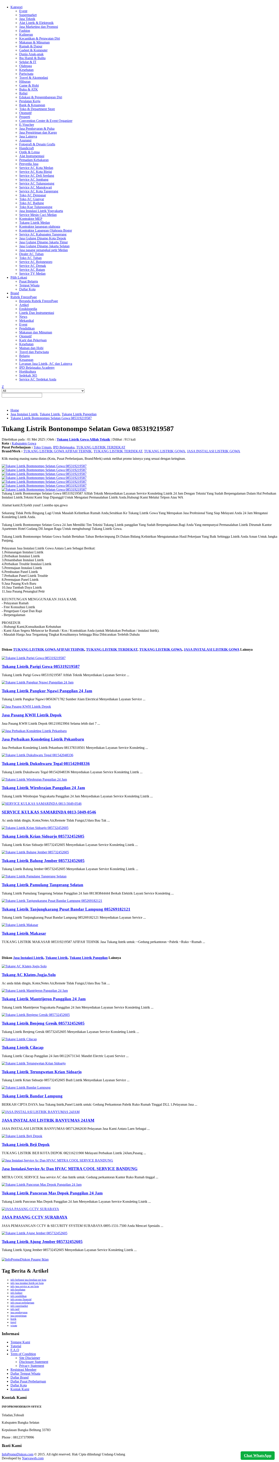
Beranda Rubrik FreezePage (38, 301)
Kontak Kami (19, 1389)
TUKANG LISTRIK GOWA (164, 451)
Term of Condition (23, 1354)
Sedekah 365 (28, 375)
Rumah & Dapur (30, 46)
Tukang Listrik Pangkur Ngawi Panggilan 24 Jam (47, 691)
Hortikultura (27, 371)
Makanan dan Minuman (35, 332)
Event (23, 11)
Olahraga (25, 66)
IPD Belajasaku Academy (37, 367)
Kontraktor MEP (30, 219)
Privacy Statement (31, 1366)
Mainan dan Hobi (31, 348)
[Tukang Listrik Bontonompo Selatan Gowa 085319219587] (44, 466)
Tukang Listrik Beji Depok (26, 1144)
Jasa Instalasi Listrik (24, 414)
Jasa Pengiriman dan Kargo (38, 132)
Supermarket (28, 15)
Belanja (24, 356)
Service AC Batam (32, 269)
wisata (13, 1325)
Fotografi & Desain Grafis (37, 144)
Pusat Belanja (28, 281)
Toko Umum (42, 447)
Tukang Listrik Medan (34, 222)
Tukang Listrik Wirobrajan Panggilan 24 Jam (43, 787)
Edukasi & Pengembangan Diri (40, 97)
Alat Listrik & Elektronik (36, 23)
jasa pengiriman (18, 1315)
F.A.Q (14, 1350)
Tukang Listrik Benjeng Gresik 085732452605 (43, 1023)
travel (13, 1322)
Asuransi (25, 140)
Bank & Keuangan (32, 105)
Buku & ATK (28, 89)
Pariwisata (26, 74)
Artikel (24, 305)
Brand (14, 293)
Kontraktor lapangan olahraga (39, 226)
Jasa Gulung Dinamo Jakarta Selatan (44, 246)
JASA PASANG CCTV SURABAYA (34, 1217)
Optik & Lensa (29, 152)
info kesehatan (17, 1289)
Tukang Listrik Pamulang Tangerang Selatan (42, 885)
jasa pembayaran (18, 1312)
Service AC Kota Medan (36, 168)
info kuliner (16, 1292)
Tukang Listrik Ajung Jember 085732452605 (42, 1241)
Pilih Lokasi (18, 277)
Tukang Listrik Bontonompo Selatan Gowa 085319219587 (51, 418)
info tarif (14, 1309)
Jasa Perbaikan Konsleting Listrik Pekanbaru (43, 739)
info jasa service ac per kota (24, 1286)
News (23, 316)
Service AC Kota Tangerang (38, 191)
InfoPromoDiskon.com (17, 1454)
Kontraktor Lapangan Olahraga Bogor (45, 230)
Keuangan (26, 360)
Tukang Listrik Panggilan (79, 414)
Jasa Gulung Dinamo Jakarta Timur (43, 242)
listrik (13, 1319)
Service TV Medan (32, 273)
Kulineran (26, 34)
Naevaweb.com (33, 1458)
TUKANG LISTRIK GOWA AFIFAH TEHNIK (57, 451)
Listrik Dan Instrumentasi (36, 313)
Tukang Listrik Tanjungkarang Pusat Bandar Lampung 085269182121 (66, 909)
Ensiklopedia (28, 309)
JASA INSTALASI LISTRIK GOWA (213, 451)
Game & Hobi (29, 85)
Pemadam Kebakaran (34, 160)
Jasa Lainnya (28, 136)
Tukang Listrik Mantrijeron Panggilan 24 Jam (44, 999)
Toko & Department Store (37, 109)
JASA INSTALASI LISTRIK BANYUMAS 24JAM (48, 1120)
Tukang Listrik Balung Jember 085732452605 (43, 860)
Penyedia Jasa (28, 164)
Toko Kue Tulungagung (35, 207)
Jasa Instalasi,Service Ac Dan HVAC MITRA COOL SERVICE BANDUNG (70, 1168)
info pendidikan (18, 1296)
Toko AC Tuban (30, 258)
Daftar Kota (27, 289)
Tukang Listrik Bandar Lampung (32, 1096)
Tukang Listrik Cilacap (23, 1047)
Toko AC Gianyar (31, 199)
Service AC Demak (32, 266)
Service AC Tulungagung (36, 183)
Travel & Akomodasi (33, 77)
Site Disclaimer (29, 1358)
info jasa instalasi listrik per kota (27, 1283)
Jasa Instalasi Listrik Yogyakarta (41, 211)
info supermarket (19, 1305)
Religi (23, 93)
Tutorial (15, 1346)
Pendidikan (27, 328)
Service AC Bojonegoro (35, 262)
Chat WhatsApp (257, 1455)
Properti (24, 117)
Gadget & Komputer (33, 50)
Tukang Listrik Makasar (24, 933)
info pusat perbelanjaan (22, 1302)
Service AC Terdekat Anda (37, 379)
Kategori (16, 7)
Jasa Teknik (27, 19)
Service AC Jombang (33, 179)
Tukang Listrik (50, 414)
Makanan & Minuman (34, 42)
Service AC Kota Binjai (35, 171)
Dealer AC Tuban (31, 254)
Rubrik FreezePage (23, 297)
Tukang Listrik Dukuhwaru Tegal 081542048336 (46, 763)
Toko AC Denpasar (32, 195)
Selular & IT (27, 62)
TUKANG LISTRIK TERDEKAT (100, 447)
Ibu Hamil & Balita (32, 58)
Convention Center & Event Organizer (45, 121)
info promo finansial (20, 1299)
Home (14, 410)
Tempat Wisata (29, 285)
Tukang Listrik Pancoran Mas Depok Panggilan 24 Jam (52, 1193)
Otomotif (25, 113)
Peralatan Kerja (29, 101)
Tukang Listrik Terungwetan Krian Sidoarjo (42, 1072)
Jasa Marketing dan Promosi (38, 27)
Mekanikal (26, 320)
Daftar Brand (19, 1377)
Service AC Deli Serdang (36, 175)
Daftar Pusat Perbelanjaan (28, 1381)
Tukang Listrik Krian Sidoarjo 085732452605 (43, 836)
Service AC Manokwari (35, 187)
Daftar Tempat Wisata (25, 1373)
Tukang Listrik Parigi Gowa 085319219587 (41, 666)
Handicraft (26, 148)
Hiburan (25, 81)
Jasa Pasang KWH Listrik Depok (32, 715)
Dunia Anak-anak (31, 54)
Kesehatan (26, 70)
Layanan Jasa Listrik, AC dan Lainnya (45, 364)
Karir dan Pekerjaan (33, 340)
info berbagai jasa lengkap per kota (28, 1279)
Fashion (24, 30)
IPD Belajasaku (64, 447)
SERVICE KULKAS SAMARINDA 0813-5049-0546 (49, 812)
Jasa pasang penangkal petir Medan (43, 250)
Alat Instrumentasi (31, 156)
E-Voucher (26, 124)
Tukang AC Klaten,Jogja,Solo (29, 974)
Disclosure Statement (33, 1362)
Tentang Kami (20, 1342)
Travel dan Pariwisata (34, 352)
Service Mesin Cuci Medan (38, 215)
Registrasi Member (23, 1369)
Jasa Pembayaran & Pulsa (36, 128)
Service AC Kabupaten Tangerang (42, 234)
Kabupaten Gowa (24, 443)
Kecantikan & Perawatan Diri (39, 38)
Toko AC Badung (31, 203)
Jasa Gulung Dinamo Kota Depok (42, 238)
